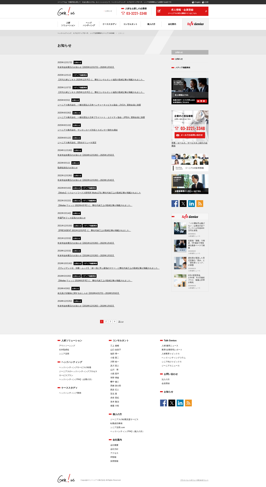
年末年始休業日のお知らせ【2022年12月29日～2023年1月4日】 (86, 180)
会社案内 (117, 439)
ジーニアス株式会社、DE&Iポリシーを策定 (77, 142)
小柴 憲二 (114, 358)
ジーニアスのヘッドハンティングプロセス (78, 371)
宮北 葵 (113, 394)
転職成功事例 (116, 423)
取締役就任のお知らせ (68, 167)
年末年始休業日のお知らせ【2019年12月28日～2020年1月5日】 (86, 255)
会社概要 (114, 445)
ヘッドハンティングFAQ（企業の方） (76, 379)
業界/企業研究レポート (172, 350)
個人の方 (117, 414)
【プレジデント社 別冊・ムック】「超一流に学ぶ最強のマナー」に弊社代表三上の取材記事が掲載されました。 (109, 268)
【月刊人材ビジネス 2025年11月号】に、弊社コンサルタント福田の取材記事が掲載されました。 (101, 92)
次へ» (120, 321)
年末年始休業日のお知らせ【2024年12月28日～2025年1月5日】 (86, 155)
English (197, 2)
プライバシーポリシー (188, 480)
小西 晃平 (114, 374)
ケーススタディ (69, 387)
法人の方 (166, 379)
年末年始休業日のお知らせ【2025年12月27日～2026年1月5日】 (86, 67)
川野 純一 (114, 362)
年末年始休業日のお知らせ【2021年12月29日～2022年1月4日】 (86, 243)
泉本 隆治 (114, 402)
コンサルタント (121, 340)
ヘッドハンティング (71, 362)
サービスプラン (66, 375)
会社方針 (114, 449)
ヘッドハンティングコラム (174, 358)
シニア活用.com (117, 427)
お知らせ (108, 11)
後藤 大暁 (114, 406)
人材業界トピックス (171, 354)
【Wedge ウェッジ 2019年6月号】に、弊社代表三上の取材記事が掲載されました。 (95, 280)
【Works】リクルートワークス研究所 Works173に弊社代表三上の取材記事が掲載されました (99, 193)
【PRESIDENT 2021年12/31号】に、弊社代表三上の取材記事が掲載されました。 (94, 230)
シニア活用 (64, 354)
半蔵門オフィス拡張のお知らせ (72, 218)
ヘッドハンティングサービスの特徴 (75, 367)
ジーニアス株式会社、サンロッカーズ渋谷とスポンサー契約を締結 (88, 130)
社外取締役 (64, 350)
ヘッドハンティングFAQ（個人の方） (127, 431)
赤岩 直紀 (114, 398)
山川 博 (114, 370)
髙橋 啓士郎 (115, 386)
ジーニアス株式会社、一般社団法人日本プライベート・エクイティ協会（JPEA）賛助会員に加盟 (101, 117)
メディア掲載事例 (80, 75)
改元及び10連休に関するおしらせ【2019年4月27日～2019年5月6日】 (89, 293)
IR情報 (113, 457)
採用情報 (114, 461)
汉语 (206, 2)
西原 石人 (114, 390)
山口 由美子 (115, 350)
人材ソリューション (71, 340)
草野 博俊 (114, 378)
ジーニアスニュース (171, 366)
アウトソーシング (67, 346)
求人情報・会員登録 (182, 11)
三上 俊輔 (114, 346)
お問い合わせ (171, 374)
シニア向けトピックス (172, 362)
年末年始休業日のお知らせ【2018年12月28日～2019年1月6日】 (86, 306)
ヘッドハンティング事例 (70, 393)
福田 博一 (114, 354)
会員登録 (166, 383)
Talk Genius (170, 340)
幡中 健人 (114, 382)
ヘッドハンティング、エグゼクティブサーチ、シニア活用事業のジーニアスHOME (86, 33)
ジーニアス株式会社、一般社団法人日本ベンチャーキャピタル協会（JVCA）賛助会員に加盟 (99, 105)
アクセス (114, 453)
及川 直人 (114, 366)
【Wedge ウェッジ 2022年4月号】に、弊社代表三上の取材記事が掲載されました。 (95, 205)
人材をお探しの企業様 (136, 8)
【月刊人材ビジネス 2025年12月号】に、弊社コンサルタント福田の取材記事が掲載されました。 (101, 79)
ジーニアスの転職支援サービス (124, 419)
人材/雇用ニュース (170, 346)
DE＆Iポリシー (202, 480)
